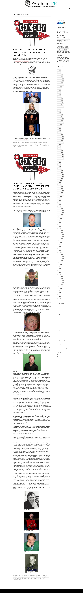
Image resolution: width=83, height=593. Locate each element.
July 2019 (59, 198)
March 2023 (59, 132)
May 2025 (59, 92)
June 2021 (59, 162)
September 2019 (60, 194)
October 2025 (60, 82)
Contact (45, 9)
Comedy (23, 142)
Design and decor (61, 324)
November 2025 (60, 80)
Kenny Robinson (45, 576)
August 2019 (59, 196)
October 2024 (60, 104)
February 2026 (60, 74)
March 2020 (59, 184)
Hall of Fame (27, 576)
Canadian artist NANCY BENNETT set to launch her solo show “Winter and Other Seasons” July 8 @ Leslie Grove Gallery (63, 52)
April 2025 (59, 94)
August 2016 (59, 264)
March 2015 (59, 298)
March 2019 (59, 206)
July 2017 (59, 244)
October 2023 (60, 120)
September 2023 (60, 122)
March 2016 (59, 274)
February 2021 (60, 170)
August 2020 (59, 180)
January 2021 (60, 172)
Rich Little (30, 578)
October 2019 (60, 192)
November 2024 (60, 102)
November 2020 (60, 176)
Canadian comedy (31, 575)
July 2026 (59, 68)
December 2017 (60, 234)
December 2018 (60, 210)
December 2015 (60, 280)
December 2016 (60, 256)
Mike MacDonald (17, 578)
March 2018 (59, 228)
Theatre (58, 360)
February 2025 (60, 98)
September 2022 (60, 142)
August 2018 (59, 218)
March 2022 (59, 148)
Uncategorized (60, 364)
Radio (58, 350)
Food (58, 336)
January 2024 (60, 116)
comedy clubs (44, 575)
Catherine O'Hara (27, 144)
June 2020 (59, 182)
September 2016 (60, 262)
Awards (58, 312)
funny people (39, 144)
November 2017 (60, 236)
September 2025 (60, 84)
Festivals (59, 332)
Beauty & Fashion (61, 314)
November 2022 (60, 138)
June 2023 (59, 128)
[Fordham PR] (41, 3)
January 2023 (60, 134)
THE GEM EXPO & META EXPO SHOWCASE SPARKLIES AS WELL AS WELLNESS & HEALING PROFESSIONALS (62, 32)
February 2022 (60, 150)
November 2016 (60, 258)
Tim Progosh (42, 578)
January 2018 (60, 232)
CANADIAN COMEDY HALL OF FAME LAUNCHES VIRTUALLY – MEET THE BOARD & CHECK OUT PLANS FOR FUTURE (31, 186)
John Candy (38, 576)
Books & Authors (60, 316)
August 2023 (59, 124)
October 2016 (60, 260)
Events (58, 328)
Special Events (28, 142)
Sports (58, 356)
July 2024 (59, 108)
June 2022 (59, 144)
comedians (38, 575)
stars (40, 145)
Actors (18, 142)
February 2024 (60, 114)
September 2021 (60, 158)
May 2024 (59, 110)
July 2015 (59, 290)
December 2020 (60, 174)
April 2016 (59, 272)
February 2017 (60, 254)
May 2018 (59, 224)
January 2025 (60, 100)
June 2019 (59, 200)
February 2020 (60, 186)
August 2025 (59, 86)
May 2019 (59, 202)
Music (58, 346)
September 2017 (60, 240)
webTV (58, 366)
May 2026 (59, 72)
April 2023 (59, 130)
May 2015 (59, 294)
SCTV (28, 145)
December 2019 (60, 190)
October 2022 (60, 140)
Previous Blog (36, 9)
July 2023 (59, 126)
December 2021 (60, 154)
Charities (59, 318)
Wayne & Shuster (46, 145)
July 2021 (59, 160)
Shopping (59, 352)
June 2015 (59, 292)
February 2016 (60, 276)
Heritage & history (61, 340)
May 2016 (59, 270)
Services (22, 9)
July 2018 (59, 220)
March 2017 (59, 252)
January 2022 (60, 152)
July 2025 (59, 88)
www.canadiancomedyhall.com (22, 61)
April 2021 (59, 166)
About (15, 9)
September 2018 (60, 216)
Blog (28, 9)
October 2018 (60, 214)
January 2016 (60, 278)
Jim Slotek (33, 576)
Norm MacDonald (23, 145)
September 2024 (60, 106)
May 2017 (59, 248)
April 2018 (59, 226)
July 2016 (59, 266)
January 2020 (60, 188)
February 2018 (60, 230)
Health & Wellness (61, 338)
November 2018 (60, 212)
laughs (43, 144)
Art (57, 310)
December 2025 (60, 78)
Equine (58, 326)
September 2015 (60, 286)
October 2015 (60, 284)
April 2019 (59, 204)
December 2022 (60, 136)
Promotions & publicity (62, 348)
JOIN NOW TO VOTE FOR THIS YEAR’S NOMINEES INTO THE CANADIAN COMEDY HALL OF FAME (31, 52)
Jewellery (59, 344)
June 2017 (59, 246)
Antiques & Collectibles (62, 308)
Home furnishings (61, 342)
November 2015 (60, 282)
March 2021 (59, 168)
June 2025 (59, 90)
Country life (59, 322)
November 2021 (60, 156)
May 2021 (59, 164)
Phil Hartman (24, 578)
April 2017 (59, 250)
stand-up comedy (34, 145)
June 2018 (59, 222)
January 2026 (60, 76)
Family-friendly (60, 330)
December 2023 (60, 118)
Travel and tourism (61, 362)
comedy (33, 144)
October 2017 (60, 238)
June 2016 (59, 268)
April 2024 (59, 112)
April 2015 (59, 296)
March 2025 (59, 96)
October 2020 (60, 178)
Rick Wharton (36, 578)
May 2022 (59, 146)
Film (58, 334)
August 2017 (59, 242)
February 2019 (60, 208)
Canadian (40, 142)
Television (59, 358)
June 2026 (59, 70)
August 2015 (59, 288)
